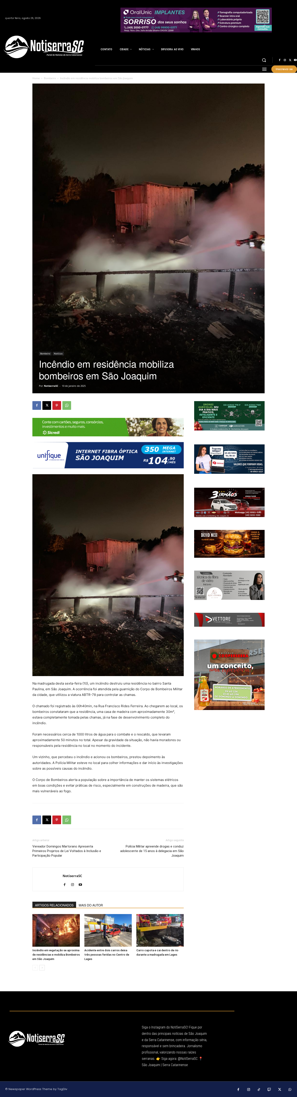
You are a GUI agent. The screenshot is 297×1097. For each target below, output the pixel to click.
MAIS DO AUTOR (91, 905)
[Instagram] (284, 60)
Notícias (58, 353)
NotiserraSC (51, 385)
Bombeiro (50, 78)
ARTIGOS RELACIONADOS (54, 905)
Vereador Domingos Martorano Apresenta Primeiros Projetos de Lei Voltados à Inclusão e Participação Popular (66, 851)
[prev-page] (35, 967)
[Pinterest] (56, 405)
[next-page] (42, 967)
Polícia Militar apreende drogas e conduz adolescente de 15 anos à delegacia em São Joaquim (152, 851)
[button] (264, 60)
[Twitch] (269, 1090)
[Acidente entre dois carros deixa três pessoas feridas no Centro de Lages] (108, 930)
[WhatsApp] (66, 405)
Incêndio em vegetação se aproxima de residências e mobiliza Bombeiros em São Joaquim (56, 955)
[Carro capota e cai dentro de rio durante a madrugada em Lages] (160, 930)
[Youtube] (81, 885)
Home (36, 78)
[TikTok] (259, 1090)
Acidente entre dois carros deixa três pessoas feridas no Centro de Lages (106, 955)
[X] (290, 60)
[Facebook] (279, 60)
